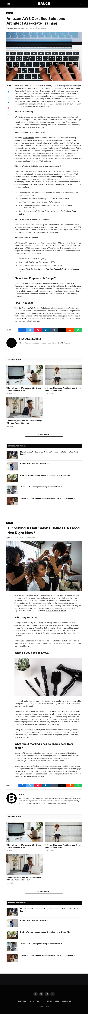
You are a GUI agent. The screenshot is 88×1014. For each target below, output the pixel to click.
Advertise (21, 1001)
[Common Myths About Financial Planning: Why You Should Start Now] (24, 407)
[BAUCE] (44, 3)
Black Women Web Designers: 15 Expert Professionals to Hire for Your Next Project (49, 453)
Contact (48, 1001)
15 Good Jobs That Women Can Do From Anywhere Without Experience (47, 498)
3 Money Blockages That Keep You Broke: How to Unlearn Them (63, 389)
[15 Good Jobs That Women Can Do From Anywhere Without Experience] (12, 501)
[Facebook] (8, 92)
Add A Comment (44, 434)
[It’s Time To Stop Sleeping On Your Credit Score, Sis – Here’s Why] (12, 478)
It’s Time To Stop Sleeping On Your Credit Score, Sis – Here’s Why (45, 475)
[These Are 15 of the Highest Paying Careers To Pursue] (12, 490)
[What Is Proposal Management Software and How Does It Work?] (24, 375)
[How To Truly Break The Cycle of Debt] (12, 466)
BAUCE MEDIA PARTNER (16, 28)
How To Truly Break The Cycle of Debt (34, 463)
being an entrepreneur (26, 641)
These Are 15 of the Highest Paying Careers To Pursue (41, 487)
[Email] (8, 113)
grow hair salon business (56, 611)
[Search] (79, 3)
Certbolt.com (28, 138)
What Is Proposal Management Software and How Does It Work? (23, 389)
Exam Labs (38, 104)
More (24, 318)
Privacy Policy (35, 1001)
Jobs (57, 1001)
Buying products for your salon (27, 730)
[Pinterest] (8, 108)
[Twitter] (8, 97)
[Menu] (9, 3)
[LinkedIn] (8, 103)
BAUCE (10, 537)
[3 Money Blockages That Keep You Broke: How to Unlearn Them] (63, 375)
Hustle (9, 13)
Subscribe (66, 1001)
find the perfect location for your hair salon (62, 711)
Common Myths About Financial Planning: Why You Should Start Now (24, 421)
